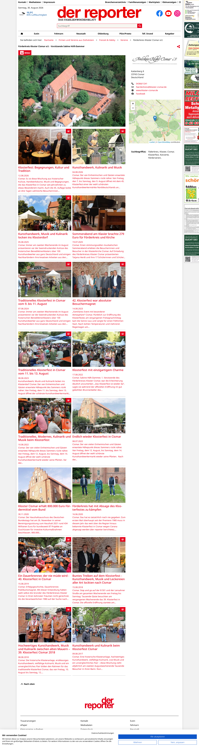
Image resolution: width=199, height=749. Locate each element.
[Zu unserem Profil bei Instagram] (177, 13)
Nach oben (29, 684)
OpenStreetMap (164, 142)
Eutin (36, 33)
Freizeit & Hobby (107, 40)
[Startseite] (22, 33)
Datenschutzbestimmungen (102, 733)
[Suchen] (139, 26)
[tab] (24, 52)
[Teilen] (178, 47)
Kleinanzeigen (169, 2)
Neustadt (81, 33)
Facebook (140, 93)
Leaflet (152, 142)
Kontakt (22, 2)
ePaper (23, 725)
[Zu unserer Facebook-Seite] (159, 13)
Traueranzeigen (28, 720)
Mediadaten (35, 2)
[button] (180, 2)
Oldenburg (103, 33)
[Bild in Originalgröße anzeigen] (71, 91)
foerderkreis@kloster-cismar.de (151, 87)
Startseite (48, 40)
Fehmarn (58, 33)
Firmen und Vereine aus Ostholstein (76, 40)
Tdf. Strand (147, 33)
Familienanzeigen (137, 2)
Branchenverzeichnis (115, 2)
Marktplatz (154, 2)
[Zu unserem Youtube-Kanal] (168, 13)
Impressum (49, 2)
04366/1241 (141, 83)
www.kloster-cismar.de (147, 90)
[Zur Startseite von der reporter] (99, 13)
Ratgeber (169, 33)
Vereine (124, 40)
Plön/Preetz (125, 33)
